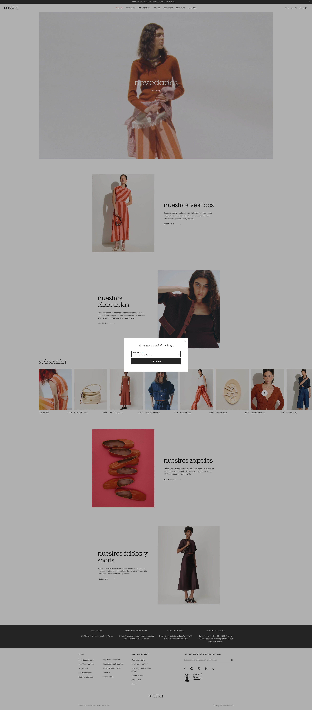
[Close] (185, 341)
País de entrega (138, 352)
